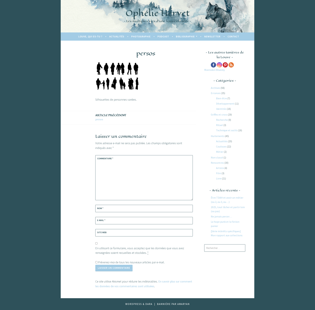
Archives (215, 87)
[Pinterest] (225, 65)
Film (218, 173)
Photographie (141, 36)
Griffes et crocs (219, 114)
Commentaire (105, 158)
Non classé (217, 157)
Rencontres (217, 162)
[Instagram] (219, 65)
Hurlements (217, 136)
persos (110, 117)
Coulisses (221, 146)
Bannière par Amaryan (173, 304)
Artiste (220, 168)
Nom (100, 208)
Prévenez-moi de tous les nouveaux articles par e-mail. (131, 262)
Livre (218, 178)
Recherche (222, 119)
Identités (221, 108)
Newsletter (212, 36)
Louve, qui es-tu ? (90, 36)
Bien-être (221, 98)
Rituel (219, 125)
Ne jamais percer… (221, 216)
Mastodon (210, 69)
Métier (219, 151)
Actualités (116, 36)
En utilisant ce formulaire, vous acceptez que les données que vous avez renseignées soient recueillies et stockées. (139, 250)
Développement (225, 103)
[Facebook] (213, 65)
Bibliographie (185, 36)
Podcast (163, 36)
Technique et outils (227, 130)
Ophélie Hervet (158, 13)
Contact (233, 36)
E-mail (101, 220)
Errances (216, 93)
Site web (101, 232)
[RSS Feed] (231, 65)
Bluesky (220, 69)
